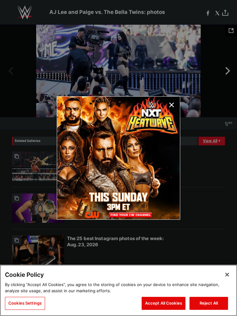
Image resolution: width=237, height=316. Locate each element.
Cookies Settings (25, 303)
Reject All (209, 303)
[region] (118, 290)
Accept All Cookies (163, 303)
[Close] (227, 274)
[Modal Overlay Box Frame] (118, 158)
